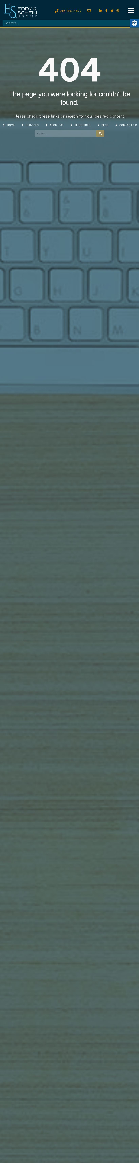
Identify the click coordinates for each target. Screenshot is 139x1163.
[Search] (100, 133)
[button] (131, 10)
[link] (134, 23)
